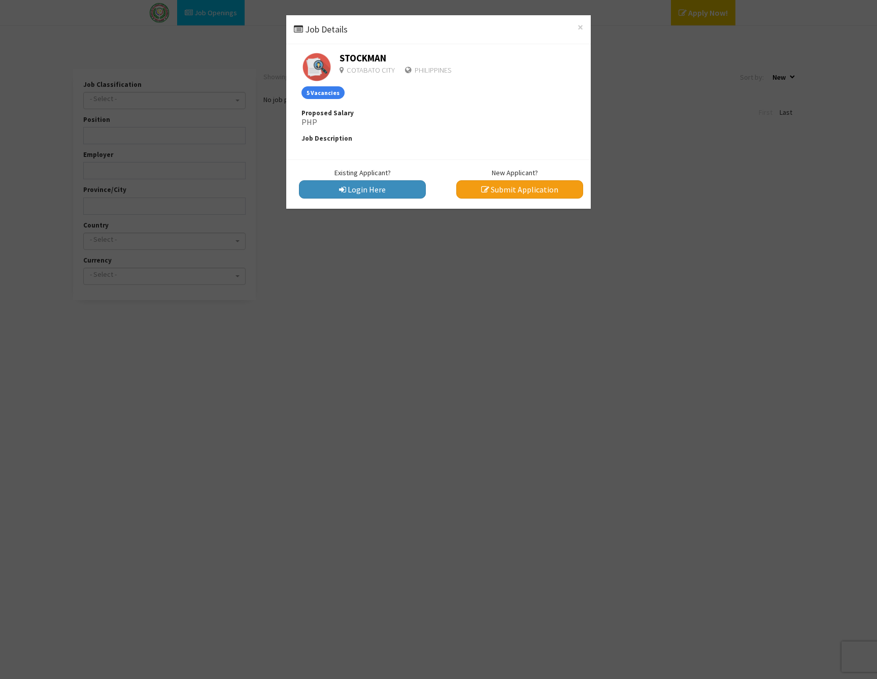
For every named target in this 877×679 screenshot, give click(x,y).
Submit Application (523, 189)
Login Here (366, 189)
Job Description (326, 138)
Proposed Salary (327, 113)
